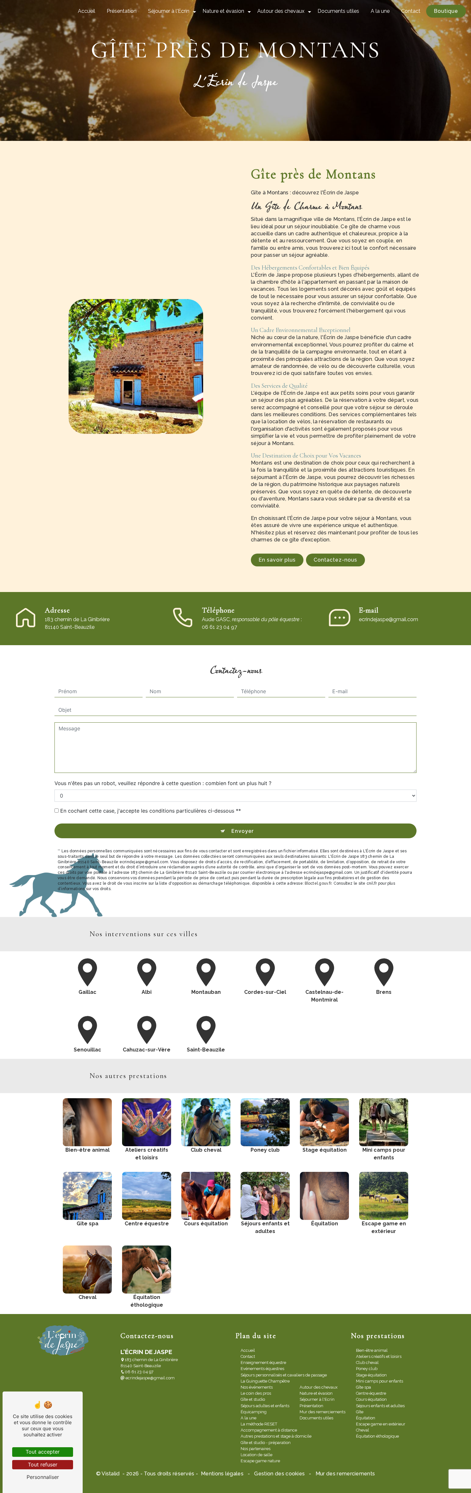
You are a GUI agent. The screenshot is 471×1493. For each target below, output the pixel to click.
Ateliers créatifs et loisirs (378, 1356)
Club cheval (367, 1362)
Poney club (366, 1368)
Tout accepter (43, 1451)
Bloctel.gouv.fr (318, 883)
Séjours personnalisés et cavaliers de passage (284, 1375)
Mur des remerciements (322, 1411)
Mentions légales (222, 1474)
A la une (380, 11)
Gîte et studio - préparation (266, 1442)
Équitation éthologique (377, 1436)
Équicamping (254, 1411)
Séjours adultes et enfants (265, 1405)
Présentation (121, 11)
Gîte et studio (253, 1399)
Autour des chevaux (280, 11)
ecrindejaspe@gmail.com (388, 619)
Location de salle (256, 1454)
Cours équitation (371, 1399)
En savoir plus (277, 560)
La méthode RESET (259, 1424)
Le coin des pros (256, 1393)
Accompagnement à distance (269, 1430)
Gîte (359, 1411)
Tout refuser (42, 1464)
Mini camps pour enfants (379, 1381)
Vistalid (111, 1474)
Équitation (365, 1418)
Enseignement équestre (263, 1362)
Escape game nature (260, 1460)
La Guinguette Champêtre (265, 1381)
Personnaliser (43, 1477)
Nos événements (257, 1387)
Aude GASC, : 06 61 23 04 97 (252, 623)
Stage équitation (371, 1375)
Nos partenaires (255, 1448)
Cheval (362, 1430)
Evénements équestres (262, 1368)
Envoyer (242, 831)
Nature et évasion (223, 11)
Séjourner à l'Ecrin (168, 11)
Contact (410, 11)
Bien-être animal (372, 1350)
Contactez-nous (335, 560)
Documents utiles (338, 11)
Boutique (446, 11)
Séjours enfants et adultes (380, 1405)
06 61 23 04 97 (139, 1371)
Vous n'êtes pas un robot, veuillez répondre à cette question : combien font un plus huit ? (162, 783)
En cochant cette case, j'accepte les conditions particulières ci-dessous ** (150, 810)
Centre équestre (371, 1393)
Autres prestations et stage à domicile (276, 1436)
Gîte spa (363, 1387)
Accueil (86, 11)
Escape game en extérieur (380, 1424)
